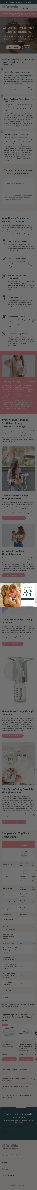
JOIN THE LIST (27, 599)
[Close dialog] (36, 583)
